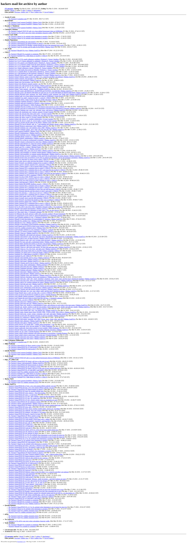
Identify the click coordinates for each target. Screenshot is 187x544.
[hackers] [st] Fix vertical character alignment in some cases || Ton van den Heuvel (34, 210)
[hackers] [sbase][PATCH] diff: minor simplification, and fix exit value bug (32, 495)
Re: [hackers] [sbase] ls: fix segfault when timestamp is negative (28, 36)
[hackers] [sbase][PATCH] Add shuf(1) (21, 465)
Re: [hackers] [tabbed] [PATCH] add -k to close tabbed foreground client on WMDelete (35, 31)
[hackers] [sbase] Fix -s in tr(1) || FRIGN (21, 300)
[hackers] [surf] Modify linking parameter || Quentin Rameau (27, 296)
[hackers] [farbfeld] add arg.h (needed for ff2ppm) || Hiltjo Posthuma (30, 103)
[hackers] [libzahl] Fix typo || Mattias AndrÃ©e (23, 222)
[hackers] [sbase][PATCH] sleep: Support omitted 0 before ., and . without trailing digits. (36, 454)
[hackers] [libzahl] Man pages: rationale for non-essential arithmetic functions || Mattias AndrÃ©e (38, 330)
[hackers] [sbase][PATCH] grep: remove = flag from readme (27, 393)
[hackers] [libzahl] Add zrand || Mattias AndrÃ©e (24, 261)
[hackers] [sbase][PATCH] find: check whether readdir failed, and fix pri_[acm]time (34, 409)
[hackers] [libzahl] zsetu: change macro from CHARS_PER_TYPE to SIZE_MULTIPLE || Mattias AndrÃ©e (42, 312)
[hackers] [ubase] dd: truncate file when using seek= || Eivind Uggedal (30, 114)
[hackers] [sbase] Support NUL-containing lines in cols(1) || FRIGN (29, 205)
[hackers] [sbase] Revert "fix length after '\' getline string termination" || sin (31, 324)
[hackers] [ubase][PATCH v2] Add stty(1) (21, 426)
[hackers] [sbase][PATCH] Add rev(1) (20, 459)
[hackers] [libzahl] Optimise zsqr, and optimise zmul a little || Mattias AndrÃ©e (33, 128)
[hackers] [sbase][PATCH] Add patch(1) (21, 488)
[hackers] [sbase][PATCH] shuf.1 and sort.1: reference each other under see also (33, 445)
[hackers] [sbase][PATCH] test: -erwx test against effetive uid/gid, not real (31, 387)
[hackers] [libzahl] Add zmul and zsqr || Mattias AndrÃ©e (26, 266)
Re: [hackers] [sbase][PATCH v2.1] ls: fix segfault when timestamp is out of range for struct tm (38, 507)
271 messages (9, 8)
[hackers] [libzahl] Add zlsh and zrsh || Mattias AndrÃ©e (26, 284)
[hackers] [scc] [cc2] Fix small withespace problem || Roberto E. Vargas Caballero (34, 59)
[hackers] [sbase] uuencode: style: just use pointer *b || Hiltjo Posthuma (30, 326)
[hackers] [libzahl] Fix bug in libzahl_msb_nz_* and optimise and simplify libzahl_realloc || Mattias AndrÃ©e (42, 124)
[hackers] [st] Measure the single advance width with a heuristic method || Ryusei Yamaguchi (37, 214)
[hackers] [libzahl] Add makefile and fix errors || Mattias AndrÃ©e (29, 258)
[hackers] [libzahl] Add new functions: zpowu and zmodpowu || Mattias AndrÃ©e (34, 277)
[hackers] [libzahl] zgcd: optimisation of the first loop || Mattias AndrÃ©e (31, 287)
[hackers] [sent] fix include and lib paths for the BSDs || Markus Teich (30, 122)
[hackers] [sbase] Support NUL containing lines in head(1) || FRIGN (30, 186)
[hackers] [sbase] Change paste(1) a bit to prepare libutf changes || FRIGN (31, 166)
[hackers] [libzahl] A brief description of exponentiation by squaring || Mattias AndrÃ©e (35, 219)
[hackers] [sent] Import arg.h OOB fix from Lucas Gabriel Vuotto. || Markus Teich (34, 226)
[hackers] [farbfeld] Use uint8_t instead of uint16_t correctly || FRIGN (30, 98)
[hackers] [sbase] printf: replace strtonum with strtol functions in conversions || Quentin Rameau (38, 333)
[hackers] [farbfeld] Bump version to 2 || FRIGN (23, 136)
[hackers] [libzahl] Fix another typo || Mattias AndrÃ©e (26, 221)
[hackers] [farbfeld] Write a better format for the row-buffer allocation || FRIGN (33, 99)
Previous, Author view (21, 12)
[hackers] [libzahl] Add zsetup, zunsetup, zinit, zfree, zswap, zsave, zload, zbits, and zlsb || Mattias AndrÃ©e (42, 319)
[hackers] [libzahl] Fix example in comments (22, 526)
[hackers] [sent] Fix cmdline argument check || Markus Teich (27, 228)
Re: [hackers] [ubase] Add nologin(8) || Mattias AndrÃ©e (26, 363)
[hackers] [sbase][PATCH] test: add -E (20, 423)
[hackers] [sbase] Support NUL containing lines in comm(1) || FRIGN (30, 194)
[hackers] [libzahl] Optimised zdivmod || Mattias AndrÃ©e (27, 268)
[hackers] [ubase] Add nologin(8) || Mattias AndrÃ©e (25, 80)
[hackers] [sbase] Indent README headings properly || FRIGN (28, 184)
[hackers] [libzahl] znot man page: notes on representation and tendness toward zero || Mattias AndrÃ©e (40, 280)
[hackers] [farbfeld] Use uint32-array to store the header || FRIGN (29, 252)
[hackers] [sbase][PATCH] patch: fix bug (21, 486)
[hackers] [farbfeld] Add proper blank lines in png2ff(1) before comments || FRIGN (34, 251)
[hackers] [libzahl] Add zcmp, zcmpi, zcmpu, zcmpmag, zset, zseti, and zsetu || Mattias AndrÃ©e (38, 314)
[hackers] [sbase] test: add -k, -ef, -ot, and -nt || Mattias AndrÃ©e (28, 87)
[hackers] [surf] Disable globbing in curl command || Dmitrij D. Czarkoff (31, 229)
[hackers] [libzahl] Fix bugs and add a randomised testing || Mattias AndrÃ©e (32, 242)
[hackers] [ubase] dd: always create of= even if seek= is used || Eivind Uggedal (33, 121)
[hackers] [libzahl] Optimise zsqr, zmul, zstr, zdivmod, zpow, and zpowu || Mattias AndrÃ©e (37, 110)
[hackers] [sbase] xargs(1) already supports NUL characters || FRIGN (30, 164)
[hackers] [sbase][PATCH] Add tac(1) (20, 470)
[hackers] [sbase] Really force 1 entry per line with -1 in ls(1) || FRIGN (30, 293)
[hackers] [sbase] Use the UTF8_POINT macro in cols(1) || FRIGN (29, 177)
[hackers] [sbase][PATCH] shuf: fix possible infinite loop (26, 391)
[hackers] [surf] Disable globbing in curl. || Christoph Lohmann (28, 217)
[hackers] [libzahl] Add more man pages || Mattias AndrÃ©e (27, 337)
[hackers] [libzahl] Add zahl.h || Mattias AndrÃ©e (24, 323)
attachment (37, 10)
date (23, 10)
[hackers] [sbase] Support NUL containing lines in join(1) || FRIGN (29, 171)
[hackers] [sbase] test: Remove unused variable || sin (24, 84)
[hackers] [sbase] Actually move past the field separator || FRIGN (29, 198)
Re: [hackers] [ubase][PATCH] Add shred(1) (22, 42)
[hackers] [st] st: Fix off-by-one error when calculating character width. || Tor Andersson (35, 207)
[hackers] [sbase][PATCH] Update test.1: (21, 424)
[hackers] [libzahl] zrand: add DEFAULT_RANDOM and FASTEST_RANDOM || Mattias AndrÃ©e (40, 91)
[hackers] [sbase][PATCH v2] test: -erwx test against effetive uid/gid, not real (32, 386)
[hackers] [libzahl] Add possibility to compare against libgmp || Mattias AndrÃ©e (33, 152)
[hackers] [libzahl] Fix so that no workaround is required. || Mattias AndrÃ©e (32, 140)
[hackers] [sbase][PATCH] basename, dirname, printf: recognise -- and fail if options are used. (37, 479)
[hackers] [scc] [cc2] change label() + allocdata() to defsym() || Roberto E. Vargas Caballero (37, 66)
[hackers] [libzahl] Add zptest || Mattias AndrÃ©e (24, 259)
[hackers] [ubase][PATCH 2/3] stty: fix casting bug (24, 398)
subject (29, 10)
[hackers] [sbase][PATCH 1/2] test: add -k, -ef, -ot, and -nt (26, 482)
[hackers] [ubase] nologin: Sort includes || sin (22, 78)
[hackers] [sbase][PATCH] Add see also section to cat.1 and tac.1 (29, 458)
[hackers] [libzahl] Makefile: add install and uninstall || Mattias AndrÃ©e (31, 235)
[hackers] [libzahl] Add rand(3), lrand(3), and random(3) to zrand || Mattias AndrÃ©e (35, 75)
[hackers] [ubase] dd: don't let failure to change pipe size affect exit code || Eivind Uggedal (36, 115)
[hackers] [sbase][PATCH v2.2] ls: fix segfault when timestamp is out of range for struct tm (36, 435)
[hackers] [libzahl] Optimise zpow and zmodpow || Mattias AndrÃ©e (30, 275)
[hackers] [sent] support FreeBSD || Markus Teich (24, 131)
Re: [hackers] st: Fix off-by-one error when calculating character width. (30, 33)
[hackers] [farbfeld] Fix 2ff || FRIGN (20, 256)
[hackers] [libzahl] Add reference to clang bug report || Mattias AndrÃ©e (31, 143)
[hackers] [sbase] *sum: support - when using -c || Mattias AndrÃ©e (29, 89)
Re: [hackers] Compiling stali (17, 19)
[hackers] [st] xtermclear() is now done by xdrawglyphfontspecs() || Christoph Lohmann (35, 215)
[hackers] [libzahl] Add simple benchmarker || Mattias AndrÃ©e (28, 208)
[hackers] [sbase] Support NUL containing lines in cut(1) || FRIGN (29, 179)
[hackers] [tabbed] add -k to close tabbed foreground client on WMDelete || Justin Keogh (36, 96)
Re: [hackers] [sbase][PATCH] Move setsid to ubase (25, 345)
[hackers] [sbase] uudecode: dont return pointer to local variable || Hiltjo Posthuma (34, 328)
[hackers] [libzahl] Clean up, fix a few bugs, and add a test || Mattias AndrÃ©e (33, 249)
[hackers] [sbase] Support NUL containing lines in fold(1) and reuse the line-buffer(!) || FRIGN (38, 173)
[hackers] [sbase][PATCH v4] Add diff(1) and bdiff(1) (25, 498)
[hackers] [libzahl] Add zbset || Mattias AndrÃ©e (24, 272)
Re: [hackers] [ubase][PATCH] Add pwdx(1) (22, 349)
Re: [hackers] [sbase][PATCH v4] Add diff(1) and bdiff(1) (26, 370)
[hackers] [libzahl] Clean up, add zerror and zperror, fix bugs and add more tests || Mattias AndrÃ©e (39, 247)
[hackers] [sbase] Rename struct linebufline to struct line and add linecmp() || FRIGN (34, 189)
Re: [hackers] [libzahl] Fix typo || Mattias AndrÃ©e (24, 50)
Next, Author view (36, 12)
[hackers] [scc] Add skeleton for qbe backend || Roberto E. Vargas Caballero (32, 73)
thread (12, 10)
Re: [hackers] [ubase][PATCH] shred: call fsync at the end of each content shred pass (35, 368)
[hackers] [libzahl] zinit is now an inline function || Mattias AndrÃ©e (30, 238)
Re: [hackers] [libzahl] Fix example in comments (23, 54)
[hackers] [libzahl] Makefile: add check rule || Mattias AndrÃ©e (28, 245)
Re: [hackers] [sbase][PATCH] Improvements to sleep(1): (26, 43)
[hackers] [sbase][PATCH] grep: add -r (20, 407)
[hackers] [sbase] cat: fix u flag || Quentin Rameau (24, 331)
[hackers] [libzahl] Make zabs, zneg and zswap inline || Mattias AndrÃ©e (31, 150)
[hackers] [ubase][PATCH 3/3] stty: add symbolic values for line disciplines (32, 396)
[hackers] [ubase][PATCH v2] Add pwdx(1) (22, 467)
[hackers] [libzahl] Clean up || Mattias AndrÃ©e (23, 233)
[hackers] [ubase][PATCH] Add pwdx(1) (21, 477)
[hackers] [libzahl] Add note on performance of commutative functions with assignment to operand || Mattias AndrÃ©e (45, 108)
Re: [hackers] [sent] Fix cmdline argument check (23, 372)
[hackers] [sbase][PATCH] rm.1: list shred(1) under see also (27, 447)
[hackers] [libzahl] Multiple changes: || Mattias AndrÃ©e (26, 145)
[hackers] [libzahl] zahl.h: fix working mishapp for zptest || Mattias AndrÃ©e (32, 282)
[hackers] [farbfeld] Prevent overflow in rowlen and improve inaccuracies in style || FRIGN (36, 107)
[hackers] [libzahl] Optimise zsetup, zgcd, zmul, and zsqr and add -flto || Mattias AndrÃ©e (36, 129)
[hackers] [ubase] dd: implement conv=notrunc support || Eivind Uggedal (31, 112)
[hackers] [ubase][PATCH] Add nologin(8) (22, 474)
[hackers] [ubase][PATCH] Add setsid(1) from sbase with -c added (29, 419)
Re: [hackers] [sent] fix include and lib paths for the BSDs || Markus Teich (31, 47)
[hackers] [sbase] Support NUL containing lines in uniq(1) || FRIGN (29, 168)
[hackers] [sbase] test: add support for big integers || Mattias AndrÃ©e (30, 85)
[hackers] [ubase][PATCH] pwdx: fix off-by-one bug (25, 461)
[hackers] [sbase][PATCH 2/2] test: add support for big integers (28, 481)
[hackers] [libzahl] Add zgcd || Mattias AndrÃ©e (23, 301)
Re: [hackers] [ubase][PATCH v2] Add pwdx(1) (23, 347)
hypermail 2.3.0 (21, 541)
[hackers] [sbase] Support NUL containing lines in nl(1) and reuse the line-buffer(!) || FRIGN (37, 170)
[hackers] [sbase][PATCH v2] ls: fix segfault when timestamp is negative (31, 438)
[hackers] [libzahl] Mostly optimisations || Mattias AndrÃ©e (27, 138)
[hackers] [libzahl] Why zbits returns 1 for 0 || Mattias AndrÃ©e (28, 308)
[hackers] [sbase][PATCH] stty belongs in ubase (23, 433)
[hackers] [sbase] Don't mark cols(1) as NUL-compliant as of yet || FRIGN (31, 196)
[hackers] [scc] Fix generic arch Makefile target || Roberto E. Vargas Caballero (32, 63)
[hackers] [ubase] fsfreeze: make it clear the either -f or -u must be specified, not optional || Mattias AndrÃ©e (42, 77)
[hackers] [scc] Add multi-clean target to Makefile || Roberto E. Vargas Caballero (33, 70)
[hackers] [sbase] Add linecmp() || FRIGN (21, 182)
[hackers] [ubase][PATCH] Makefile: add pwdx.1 (24, 475)
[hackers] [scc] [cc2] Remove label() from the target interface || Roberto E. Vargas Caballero (37, 64)
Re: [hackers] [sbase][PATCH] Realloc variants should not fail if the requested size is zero (36, 45)
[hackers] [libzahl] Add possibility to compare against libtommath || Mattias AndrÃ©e (35, 154)
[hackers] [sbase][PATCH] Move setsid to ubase (23, 417)
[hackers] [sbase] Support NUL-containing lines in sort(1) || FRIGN (29, 203)
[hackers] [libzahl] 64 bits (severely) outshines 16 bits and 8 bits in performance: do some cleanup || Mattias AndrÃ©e (45, 156)
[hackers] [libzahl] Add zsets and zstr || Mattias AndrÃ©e (26, 303)
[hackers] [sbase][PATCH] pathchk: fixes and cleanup (25, 410)
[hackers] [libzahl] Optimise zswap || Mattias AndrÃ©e (25, 135)
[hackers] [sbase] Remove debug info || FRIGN (23, 201)
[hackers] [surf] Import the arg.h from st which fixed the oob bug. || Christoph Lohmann (35, 298)
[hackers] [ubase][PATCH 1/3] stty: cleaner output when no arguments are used (33, 400)
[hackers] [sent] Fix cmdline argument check (22, 512)
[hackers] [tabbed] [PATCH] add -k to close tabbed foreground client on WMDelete (34, 358)
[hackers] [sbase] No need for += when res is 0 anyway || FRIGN (29, 193)
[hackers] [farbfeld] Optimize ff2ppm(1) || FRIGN (24, 101)
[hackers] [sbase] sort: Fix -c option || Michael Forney (25, 147)
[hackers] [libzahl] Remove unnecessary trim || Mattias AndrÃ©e (28, 126)
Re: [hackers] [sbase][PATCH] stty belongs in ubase (25, 366)
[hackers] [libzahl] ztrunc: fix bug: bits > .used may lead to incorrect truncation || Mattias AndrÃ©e (39, 286)
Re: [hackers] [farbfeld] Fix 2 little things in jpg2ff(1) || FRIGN (28, 56)
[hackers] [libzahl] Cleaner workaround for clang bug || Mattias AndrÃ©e (31, 142)
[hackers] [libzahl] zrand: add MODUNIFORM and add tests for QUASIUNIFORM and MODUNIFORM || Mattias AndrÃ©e (48, 92)
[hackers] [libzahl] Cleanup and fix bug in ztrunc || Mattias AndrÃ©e (30, 263)
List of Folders (48, 12)
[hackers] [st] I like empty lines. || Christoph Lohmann (25, 212)
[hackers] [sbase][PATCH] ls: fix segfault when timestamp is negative (30, 451)
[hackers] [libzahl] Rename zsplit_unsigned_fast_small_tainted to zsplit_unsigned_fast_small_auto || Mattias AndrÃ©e (45, 94)
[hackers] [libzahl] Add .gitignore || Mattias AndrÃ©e (25, 321)
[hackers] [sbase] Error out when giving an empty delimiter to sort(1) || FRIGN (33, 180)
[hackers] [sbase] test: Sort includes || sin (21, 82)
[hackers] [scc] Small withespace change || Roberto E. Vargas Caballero (30, 68)
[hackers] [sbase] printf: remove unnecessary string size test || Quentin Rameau (33, 335)
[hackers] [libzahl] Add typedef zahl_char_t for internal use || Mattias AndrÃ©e (33, 310)
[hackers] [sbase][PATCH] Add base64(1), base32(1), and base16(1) (30, 421)
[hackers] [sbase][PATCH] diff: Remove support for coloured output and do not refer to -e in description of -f (42, 493)
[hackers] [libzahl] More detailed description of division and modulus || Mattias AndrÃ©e (36, 243)
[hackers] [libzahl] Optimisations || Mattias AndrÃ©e (25, 133)
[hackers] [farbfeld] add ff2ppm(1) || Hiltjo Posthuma (25, 105)
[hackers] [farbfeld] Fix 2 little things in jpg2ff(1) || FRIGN (27, 254)
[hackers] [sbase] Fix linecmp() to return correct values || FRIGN (28, 159)
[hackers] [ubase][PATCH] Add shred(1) (21, 449)
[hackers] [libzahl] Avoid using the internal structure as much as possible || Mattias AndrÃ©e (37, 315)
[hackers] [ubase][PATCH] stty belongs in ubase (23, 431)
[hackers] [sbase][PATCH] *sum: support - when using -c (26, 484)
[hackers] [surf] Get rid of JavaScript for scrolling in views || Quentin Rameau (32, 294)
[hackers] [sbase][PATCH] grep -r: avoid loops (23, 395)
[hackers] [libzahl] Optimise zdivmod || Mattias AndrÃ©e (26, 270)
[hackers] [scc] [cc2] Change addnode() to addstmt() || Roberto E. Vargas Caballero (34, 61)
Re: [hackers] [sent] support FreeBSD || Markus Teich (25, 22)
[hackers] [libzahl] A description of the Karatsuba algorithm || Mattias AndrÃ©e (33, 224)
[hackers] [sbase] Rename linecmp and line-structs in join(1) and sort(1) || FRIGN (33, 191)
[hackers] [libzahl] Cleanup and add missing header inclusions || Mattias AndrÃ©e (34, 289)
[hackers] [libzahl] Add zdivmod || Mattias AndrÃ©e (25, 273)
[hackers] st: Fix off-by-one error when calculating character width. (29, 521)
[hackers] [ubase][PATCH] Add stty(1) (20, 428)
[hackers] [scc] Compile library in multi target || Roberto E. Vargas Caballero (32, 71)
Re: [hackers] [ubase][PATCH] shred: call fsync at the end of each (29, 361)
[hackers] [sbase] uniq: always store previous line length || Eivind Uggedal (31, 161)
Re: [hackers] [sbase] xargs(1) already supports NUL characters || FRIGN (31, 496)
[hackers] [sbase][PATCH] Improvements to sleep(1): (25, 456)
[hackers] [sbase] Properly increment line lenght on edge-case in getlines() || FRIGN (34, 200)
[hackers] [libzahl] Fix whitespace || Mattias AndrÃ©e (25, 317)
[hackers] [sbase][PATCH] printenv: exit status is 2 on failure (27, 412)
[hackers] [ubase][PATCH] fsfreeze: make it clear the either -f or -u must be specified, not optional (39, 472)
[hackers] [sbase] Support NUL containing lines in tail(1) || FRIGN (29, 187)
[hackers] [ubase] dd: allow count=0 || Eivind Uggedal (25, 117)
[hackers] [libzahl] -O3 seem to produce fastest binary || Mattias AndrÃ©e (31, 231)
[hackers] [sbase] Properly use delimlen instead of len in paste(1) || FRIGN (31, 163)
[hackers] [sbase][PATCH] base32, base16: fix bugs (24, 414)
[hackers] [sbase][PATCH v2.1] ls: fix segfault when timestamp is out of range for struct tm (36, 437)
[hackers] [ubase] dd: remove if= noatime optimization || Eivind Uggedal (31, 119)
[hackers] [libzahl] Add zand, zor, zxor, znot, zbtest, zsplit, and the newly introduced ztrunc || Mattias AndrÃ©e (43, 291)
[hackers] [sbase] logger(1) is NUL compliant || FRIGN (25, 175)
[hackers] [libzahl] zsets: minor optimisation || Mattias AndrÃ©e (28, 265)
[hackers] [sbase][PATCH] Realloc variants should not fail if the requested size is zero (35, 491)
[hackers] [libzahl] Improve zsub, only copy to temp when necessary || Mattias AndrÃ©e (36, 240)
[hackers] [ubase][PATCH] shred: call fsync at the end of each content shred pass (33, 430)
